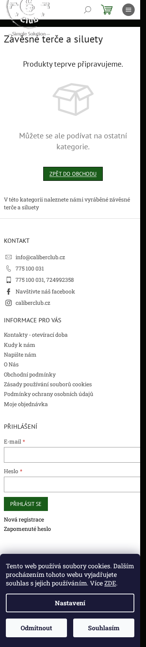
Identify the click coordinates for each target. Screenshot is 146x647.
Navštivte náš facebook (45, 291)
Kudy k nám (19, 344)
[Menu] (128, 10)
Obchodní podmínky (30, 374)
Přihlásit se (26, 503)
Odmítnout (36, 628)
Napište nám (20, 354)
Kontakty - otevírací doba (36, 334)
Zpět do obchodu (73, 173)
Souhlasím (104, 628)
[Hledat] (87, 10)
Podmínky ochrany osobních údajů (48, 394)
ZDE (110, 583)
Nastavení (70, 603)
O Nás (11, 364)
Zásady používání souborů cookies (48, 384)
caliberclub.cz (33, 302)
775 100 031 (30, 268)
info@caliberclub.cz (40, 257)
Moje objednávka (26, 404)
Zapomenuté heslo (27, 528)
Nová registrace (24, 519)
